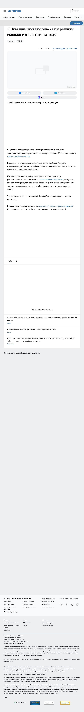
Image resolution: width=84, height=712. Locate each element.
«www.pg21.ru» (18, 635)
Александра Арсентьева (65, 48)
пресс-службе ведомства (18, 156)
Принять (76, 23)
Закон (11, 41)
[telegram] (17, 260)
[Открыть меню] (4, 11)
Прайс (25, 625)
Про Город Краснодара (11, 612)
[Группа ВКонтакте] (24, 93)
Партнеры (7, 630)
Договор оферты (47, 623)
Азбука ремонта (9, 17)
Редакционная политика (11, 623)
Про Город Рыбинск (28, 604)
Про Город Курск (9, 604)
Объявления (26, 623)
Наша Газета (7, 601)
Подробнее (61, 671)
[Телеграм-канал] (60, 93)
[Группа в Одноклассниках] (66, 604)
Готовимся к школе (25, 17)
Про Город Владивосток (48, 607)
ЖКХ (19, 41)
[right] (81, 17)
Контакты (45, 620)
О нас (24, 620)
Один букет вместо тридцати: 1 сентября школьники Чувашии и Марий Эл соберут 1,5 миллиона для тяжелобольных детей (41, 341)
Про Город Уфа (45, 604)
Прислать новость (75, 11)
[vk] (10, 260)
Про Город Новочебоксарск (12, 598)
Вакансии (67, 17)
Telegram (6, 620)
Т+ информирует (54, 17)
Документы (40, 17)
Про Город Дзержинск (29, 607)
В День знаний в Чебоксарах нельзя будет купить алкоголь (31, 330)
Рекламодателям (47, 625)
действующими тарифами (51, 179)
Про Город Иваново (28, 601)
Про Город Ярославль (47, 601)
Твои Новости (26, 598)
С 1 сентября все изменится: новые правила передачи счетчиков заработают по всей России (42, 320)
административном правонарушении (55, 206)
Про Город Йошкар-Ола (48, 598)
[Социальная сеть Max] (42, 97)
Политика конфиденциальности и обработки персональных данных (24, 674)
